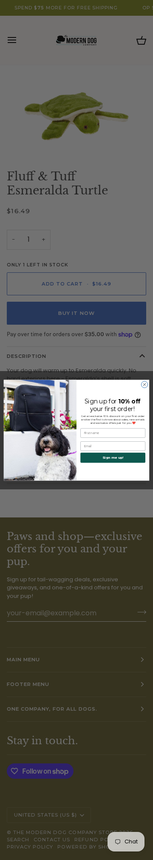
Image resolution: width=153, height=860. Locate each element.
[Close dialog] (144, 384)
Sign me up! (113, 457)
